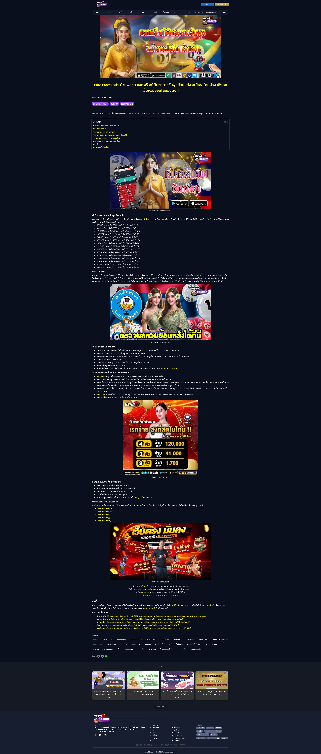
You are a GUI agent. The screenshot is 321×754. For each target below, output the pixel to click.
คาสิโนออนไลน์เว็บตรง (195, 644)
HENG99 (98, 12)
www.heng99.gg (103, 517)
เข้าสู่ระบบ (207, 4)
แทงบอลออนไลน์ (181, 649)
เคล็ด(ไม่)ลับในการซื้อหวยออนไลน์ (107, 137)
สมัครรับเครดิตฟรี (100, 103)
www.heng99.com (104, 511)
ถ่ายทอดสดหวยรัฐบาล (213, 731)
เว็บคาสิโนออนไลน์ (166, 649)
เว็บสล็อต (152, 505)
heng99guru (98, 644)
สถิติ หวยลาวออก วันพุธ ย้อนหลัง (107, 125)
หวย (109, 12)
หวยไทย (166, 113)
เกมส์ (155, 12)
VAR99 (100, 376)
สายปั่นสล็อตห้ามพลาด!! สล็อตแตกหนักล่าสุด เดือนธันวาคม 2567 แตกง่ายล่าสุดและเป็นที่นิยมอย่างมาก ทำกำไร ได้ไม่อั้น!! (144, 627)
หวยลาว (105, 113)
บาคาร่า (143, 12)
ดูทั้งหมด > (160, 707)
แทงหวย (126, 485)
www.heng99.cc (103, 514)
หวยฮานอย (101, 394)
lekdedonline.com (146, 585)
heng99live (111, 644)
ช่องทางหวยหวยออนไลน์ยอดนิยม (107, 141)
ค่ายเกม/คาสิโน (211, 12)
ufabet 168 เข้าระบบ (168, 368)
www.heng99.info (104, 508)
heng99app (121, 639)
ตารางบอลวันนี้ (202, 734)
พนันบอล (177, 12)
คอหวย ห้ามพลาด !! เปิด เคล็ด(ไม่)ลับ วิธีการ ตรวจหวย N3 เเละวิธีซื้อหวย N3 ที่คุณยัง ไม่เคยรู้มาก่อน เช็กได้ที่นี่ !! (140, 618)
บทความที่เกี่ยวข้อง (101, 147)
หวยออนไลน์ (129, 649)
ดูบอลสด (114, 103)
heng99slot (124, 644)
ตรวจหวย (200, 738)
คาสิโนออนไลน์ (160, 644)
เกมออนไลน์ (141, 649)
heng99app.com (136, 639)
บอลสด (188, 12)
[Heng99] (146, 4)
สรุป (96, 144)
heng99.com (108, 639)
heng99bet (174, 605)
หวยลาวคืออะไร (100, 128)
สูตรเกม (222, 12)
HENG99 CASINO (99, 97)
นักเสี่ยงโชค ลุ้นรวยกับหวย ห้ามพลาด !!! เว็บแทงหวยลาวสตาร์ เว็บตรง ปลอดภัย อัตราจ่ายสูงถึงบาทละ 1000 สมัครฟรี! (143, 621)
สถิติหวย (188, 113)
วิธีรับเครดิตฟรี (127, 103)
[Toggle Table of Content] (224, 122)
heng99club (178, 639)
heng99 (138, 497)
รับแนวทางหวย (143, 591)
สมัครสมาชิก (222, 4)
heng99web (137, 644)
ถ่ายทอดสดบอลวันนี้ (149, 608)
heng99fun (191, 639)
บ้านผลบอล (199, 12)
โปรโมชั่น (166, 12)
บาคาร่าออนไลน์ (107, 649)
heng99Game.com (220, 639)
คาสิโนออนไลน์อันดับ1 (176, 644)
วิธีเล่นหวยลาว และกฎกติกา (104, 131)
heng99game (204, 639)
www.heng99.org (104, 520)
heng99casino (164, 639)
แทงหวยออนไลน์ (196, 649)
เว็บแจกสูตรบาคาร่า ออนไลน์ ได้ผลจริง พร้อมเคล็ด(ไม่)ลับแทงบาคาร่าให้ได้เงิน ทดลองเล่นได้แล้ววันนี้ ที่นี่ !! (138, 624)
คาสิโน (121, 12)
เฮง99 (218, 728)
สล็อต (132, 12)
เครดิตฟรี (210, 605)
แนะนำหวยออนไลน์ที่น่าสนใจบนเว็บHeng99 (110, 134)
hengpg (148, 644)
